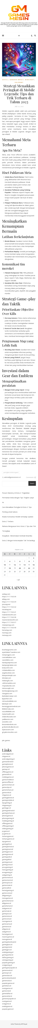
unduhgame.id (7, 1006)
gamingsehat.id (7, 955)
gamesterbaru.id (8, 785)
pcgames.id (6, 834)
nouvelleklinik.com (8, 711)
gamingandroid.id (8, 810)
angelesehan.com (8, 673)
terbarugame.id (7, 836)
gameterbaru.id (7, 790)
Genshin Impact (17, 80)
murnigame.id (7, 921)
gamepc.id (6, 769)
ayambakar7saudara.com (11, 652)
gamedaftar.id (7, 993)
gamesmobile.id (8, 780)
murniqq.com (6, 633)
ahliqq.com (6, 599)
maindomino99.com (9, 615)
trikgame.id (6, 756)
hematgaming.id (8, 890)
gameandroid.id (7, 761)
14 (24, 565)
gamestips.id (6, 787)
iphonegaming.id (8, 818)
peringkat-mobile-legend (10, 472)
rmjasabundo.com (8, 686)
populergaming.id (8, 962)
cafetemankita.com (9, 683)
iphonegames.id (8, 767)
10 (5, 565)
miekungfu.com (7, 681)
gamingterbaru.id (8, 813)
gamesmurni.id (7, 880)
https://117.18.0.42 (9, 607)
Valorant (19, 82)
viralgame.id (6, 1004)
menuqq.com (6, 635)
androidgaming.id (8, 759)
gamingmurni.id (7, 849)
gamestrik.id (6, 792)
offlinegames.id (7, 772)
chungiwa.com (7, 693)
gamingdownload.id (9, 942)
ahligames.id (6, 903)
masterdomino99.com (10, 620)
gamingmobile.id (8, 800)
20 (20, 568)
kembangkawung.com (10, 691)
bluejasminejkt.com (9, 675)
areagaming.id (7, 872)
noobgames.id (7, 988)
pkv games (6, 740)
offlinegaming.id (8, 826)
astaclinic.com (7, 722)
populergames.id (8, 983)
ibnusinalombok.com (9, 724)
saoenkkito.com (7, 660)
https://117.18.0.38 (9, 617)
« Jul (18, 580)
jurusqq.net (6, 604)
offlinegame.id (7, 823)
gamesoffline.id (7, 782)
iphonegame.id (7, 816)
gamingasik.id (7, 857)
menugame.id (7, 939)
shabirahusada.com (9, 717)
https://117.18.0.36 (9, 596)
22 (29, 568)
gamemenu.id (7, 916)
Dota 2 (5, 80)
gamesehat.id (7, 996)
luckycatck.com (7, 668)
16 (34, 565)
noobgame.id (7, 1001)
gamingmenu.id (7, 854)
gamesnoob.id (7, 970)
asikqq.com (6, 594)
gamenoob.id (7, 980)
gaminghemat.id (8, 846)
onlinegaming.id (7, 828)
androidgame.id (7, 754)
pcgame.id (6, 831)
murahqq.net (6, 609)
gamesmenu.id (7, 877)
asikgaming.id (7, 875)
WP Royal (24, 1024)
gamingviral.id (7, 947)
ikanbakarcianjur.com (9, 696)
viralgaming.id (7, 965)
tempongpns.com (8, 655)
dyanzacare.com (8, 729)
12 (15, 565)
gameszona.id (7, 893)
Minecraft (29, 80)
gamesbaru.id (7, 975)
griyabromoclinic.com (9, 732)
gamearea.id (6, 926)
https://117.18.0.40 (9, 627)
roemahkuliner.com (9, 657)
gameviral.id (6, 991)
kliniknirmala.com (8, 709)
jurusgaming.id (7, 867)
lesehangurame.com (9, 650)
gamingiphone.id (8, 798)
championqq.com (8, 625)
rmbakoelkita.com (8, 670)
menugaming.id (7, 870)
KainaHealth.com (8, 714)
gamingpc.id (6, 808)
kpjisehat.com (7, 699)
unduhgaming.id (7, 952)
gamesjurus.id (7, 883)
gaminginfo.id (7, 844)
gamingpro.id (7, 950)
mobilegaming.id (8, 821)
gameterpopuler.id (9, 999)
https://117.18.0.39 (9, 602)
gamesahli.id (6, 888)
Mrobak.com (6, 678)
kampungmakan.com (9, 665)
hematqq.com (7, 630)
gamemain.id (6, 911)
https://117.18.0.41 (9, 612)
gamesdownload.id (9, 978)
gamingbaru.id (7, 944)
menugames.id (7, 898)
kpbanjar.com (7, 704)
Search (32, 483)
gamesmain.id (7, 885)
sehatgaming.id (7, 960)
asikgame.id (6, 932)
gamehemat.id (7, 906)
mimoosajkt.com (8, 688)
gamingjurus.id (7, 852)
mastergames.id (8, 937)
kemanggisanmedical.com (11, 706)
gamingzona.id (7, 864)
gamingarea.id (7, 862)
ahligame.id (6, 929)
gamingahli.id (6, 859)
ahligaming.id (6, 895)
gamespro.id (6, 973)
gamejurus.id (6, 914)
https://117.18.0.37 (9, 622)
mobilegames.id (8, 777)
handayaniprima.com (9, 662)
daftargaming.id (7, 957)
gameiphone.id (7, 764)
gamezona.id (6, 919)
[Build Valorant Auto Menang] (19, 13)
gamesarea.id (7, 924)
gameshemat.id (7, 901)
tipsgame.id (6, 841)
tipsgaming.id (7, 803)
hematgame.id (7, 934)
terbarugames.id (8, 839)
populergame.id (7, 1009)
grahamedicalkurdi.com (10, 727)
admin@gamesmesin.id (12, 477)
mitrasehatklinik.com (9, 701)
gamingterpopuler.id (9, 968)
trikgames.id (6, 795)
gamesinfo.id (6, 774)
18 (10, 568)
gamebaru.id (6, 986)
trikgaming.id (6, 805)
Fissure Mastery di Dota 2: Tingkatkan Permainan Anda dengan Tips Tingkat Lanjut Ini (18, 497)
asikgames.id (6, 908)
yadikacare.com (7, 719)
